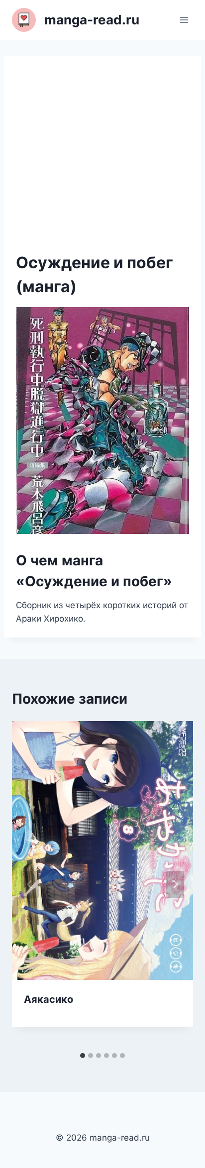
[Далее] (175, 884)
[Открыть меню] (184, 19)
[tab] (82, 1055)
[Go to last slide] (30, 884)
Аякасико (48, 999)
